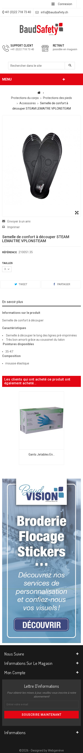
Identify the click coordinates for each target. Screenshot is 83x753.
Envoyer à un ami (18, 221)
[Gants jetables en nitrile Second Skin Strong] (41, 420)
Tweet (22, 284)
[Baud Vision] (41, 560)
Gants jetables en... (42, 454)
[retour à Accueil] (39, 92)
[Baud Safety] (41, 29)
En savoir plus (12, 302)
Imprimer (13, 227)
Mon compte (15, 672)
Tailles (8, 263)
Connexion (65, 4)
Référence (9, 252)
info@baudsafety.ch (54, 12)
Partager (63, 284)
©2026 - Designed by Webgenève (41, 750)
